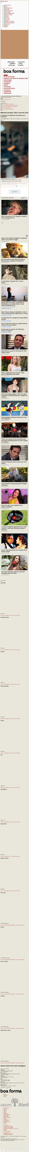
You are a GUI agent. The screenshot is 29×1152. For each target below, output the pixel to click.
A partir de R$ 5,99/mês (10, 890)
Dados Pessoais (14, 106)
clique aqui (11, 1139)
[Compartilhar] (23, 181)
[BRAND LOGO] (14, 72)
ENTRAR (21, 47)
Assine (6, 75)
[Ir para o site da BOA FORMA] (14, 34)
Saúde (2, 110)
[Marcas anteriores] (1, 2)
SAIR (22, 49)
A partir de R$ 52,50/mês (12, 925)
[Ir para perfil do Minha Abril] (14, 99)
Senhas (9, 107)
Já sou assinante (9, 76)
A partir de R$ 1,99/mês (10, 718)
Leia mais (14, 191)
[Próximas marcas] (1, 29)
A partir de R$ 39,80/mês (12, 1062)
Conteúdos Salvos (15, 105)
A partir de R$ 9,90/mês (10, 615)
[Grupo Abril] (4, 1)
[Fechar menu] (11, 96)
